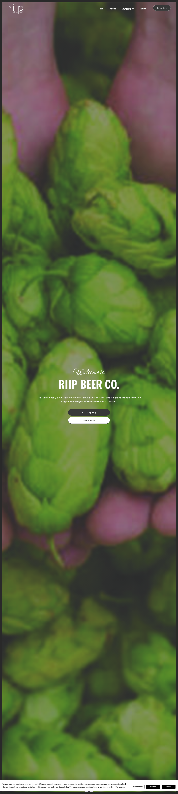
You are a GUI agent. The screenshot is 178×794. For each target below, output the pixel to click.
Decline (153, 787)
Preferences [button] (120, 787)
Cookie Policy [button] (64, 787)
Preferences (138, 787)
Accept (168, 787)
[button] (128, 8)
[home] (16, 9)
